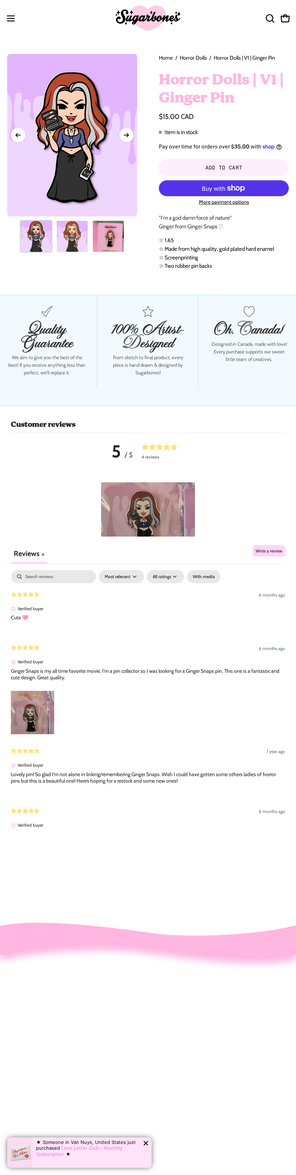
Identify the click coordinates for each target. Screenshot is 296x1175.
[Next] (126, 135)
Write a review (269, 551)
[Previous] (18, 135)
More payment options (224, 202)
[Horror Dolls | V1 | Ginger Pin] (36, 236)
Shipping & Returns (179, 1030)
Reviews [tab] (29, 553)
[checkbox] (204, 576)
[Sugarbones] (148, 18)
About (163, 1017)
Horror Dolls (193, 58)
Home (166, 58)
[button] (269, 18)
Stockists (167, 1055)
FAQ (160, 1042)
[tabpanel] (148, 705)
